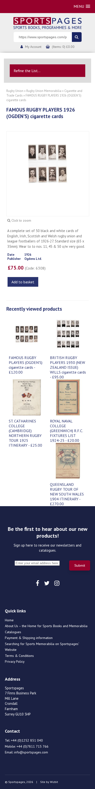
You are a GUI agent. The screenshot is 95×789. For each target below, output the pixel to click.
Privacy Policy (15, 661)
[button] (82, 6)
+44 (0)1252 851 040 (27, 740)
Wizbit (54, 782)
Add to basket (22, 281)
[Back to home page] (47, 22)
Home (9, 620)
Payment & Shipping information (29, 638)
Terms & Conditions (19, 656)
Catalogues (13, 632)
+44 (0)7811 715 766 (32, 746)
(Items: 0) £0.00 (63, 47)
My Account (33, 47)
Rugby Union (14, 91)
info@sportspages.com (31, 752)
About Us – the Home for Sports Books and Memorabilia (46, 626)
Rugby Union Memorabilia (43, 91)
